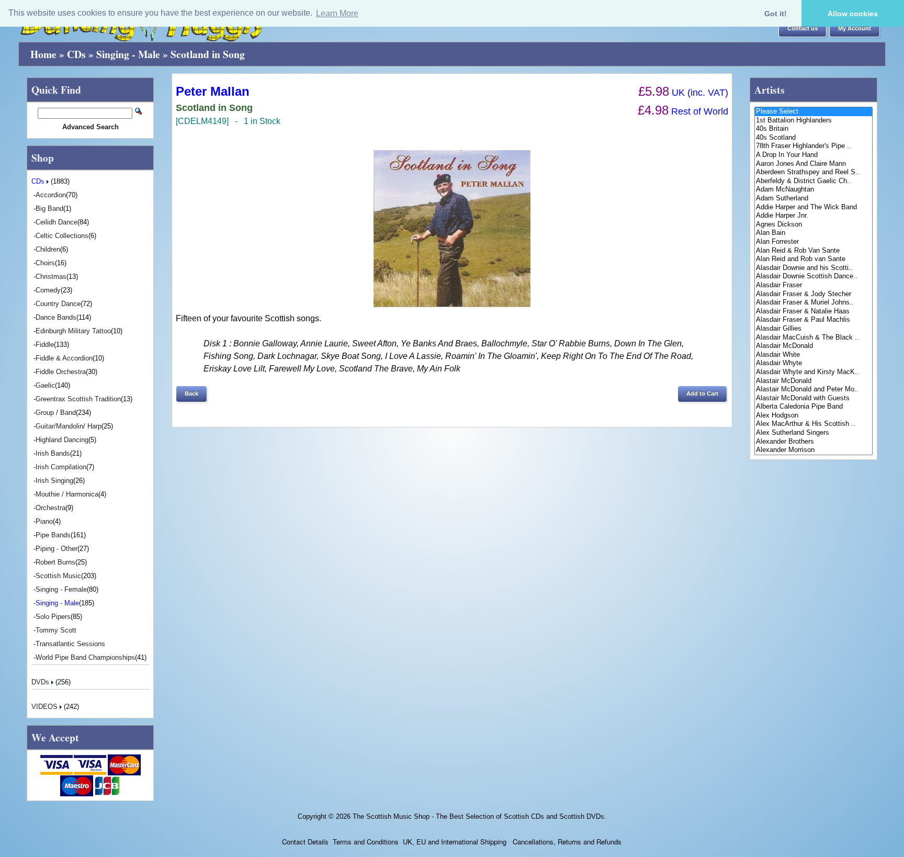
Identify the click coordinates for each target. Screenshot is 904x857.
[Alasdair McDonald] (813, 346)
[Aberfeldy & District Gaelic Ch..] (813, 181)
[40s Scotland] (813, 137)
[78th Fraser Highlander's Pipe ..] (813, 146)
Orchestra (50, 508)
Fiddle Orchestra (61, 372)
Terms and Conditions (366, 842)
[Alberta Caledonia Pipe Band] (813, 406)
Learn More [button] (337, 13)
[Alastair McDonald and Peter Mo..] (813, 389)
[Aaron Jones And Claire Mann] (813, 164)
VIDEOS (45, 707)
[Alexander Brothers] (813, 441)
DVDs (41, 682)
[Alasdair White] (813, 355)
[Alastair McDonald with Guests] (813, 398)
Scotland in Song (208, 54)
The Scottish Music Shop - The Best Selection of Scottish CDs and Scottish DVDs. (479, 816)
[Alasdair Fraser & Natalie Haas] (813, 311)
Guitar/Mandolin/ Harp (68, 426)
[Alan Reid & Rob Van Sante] (813, 250)
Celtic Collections (62, 236)
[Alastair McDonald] (813, 381)
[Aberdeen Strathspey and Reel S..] (813, 172)
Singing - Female (61, 589)
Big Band (49, 208)
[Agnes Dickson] (813, 224)
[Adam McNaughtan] (813, 189)
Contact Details (305, 842)
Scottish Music (58, 576)
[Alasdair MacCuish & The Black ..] (813, 337)
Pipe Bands (53, 535)
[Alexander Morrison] (813, 450)
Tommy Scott (56, 630)
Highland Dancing (62, 440)
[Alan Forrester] (813, 242)
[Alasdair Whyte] (813, 363)
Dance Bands (56, 317)
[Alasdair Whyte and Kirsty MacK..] (813, 372)
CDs (76, 54)
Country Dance (58, 304)
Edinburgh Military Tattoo (73, 331)
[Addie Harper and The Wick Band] (813, 207)
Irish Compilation (61, 467)
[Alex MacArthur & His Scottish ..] (813, 424)
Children (48, 249)
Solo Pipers (53, 617)
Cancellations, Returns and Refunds (566, 842)
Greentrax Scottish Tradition (78, 399)
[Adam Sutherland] (813, 198)
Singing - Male (128, 54)
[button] (802, 28)
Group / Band (56, 412)
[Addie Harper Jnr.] (813, 215)
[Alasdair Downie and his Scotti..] (813, 268)
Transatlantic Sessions (70, 644)
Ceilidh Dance (56, 222)
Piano (44, 521)
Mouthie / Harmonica (67, 494)
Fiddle (45, 344)
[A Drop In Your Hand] (813, 155)
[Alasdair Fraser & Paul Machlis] (813, 319)
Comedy (48, 290)
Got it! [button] (775, 13)
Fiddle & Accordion (64, 358)
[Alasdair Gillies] (813, 328)
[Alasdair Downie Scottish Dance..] (813, 276)
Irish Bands (53, 453)
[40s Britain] (813, 129)
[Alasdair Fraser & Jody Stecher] (813, 294)
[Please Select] (813, 111)
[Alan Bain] (813, 233)
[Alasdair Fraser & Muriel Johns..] (813, 302)
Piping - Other (56, 548)
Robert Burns (55, 562)
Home (43, 54)
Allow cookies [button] (853, 13)
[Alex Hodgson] (813, 415)
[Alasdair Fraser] (813, 285)
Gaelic (45, 385)
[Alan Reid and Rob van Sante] (813, 259)
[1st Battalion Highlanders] (813, 120)
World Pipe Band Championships (85, 657)
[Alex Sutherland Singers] (813, 432)
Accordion (51, 195)
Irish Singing (54, 480)
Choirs (45, 263)
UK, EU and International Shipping (454, 842)
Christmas (51, 276)
